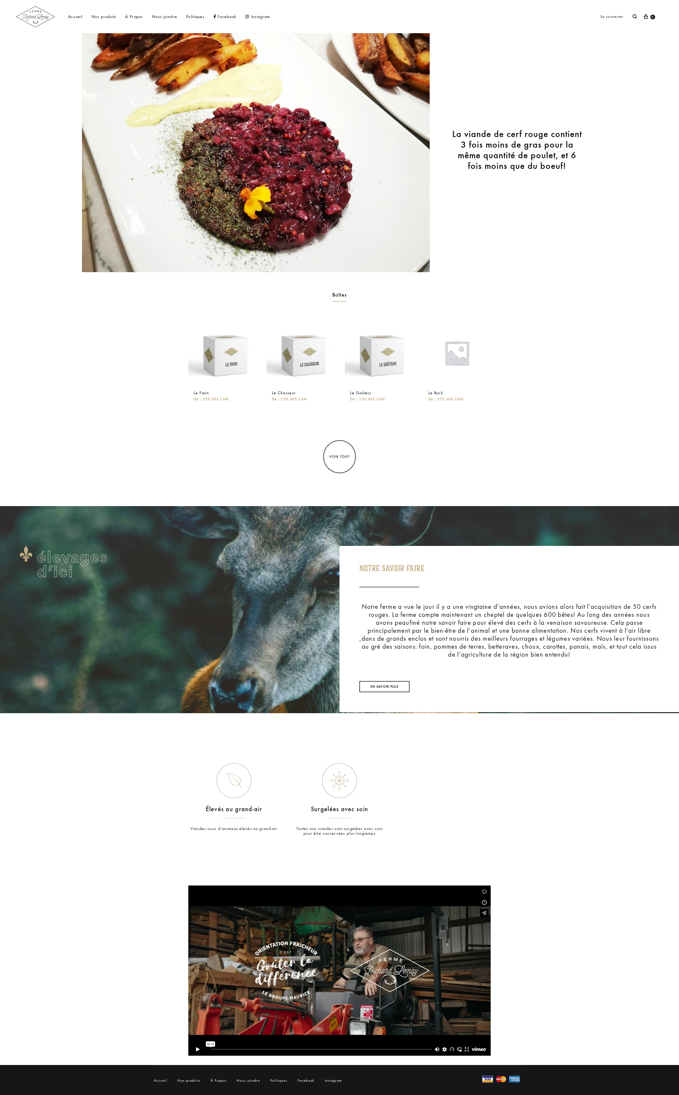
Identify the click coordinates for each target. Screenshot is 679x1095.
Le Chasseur (284, 392)
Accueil (75, 16)
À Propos (134, 16)
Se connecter (611, 16)
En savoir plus (384, 686)
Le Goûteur (361, 392)
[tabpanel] (222, 362)
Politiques (195, 16)
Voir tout (339, 456)
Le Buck (435, 392)
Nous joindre (164, 16)
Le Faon (201, 392)
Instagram (260, 16)
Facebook (226, 16)
